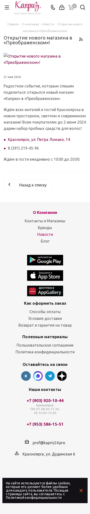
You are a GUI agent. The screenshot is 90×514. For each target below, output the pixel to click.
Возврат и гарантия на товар (45, 325)
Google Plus (62, 376)
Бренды (45, 227)
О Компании (45, 212)
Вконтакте (26, 376)
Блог (45, 241)
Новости (45, 234)
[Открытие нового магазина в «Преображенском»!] (45, 59)
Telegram (50, 376)
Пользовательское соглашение (45, 345)
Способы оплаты (45, 312)
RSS (80, 39)
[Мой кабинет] (61, 7)
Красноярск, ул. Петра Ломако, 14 (39, 139)
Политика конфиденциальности (45, 352)
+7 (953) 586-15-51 (45, 424)
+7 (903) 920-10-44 (45, 407)
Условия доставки (45, 318)
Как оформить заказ (45, 303)
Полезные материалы (45, 336)
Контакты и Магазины (45, 221)
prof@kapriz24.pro (49, 442)
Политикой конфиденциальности (34, 498)
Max (38, 376)
